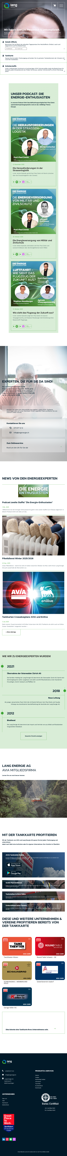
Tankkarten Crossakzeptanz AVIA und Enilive (25, 617)
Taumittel (37, 1084)
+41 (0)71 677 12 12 (9, 1071)
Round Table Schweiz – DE (46, 957)
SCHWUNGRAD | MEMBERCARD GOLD (15, 982)
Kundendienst (39, 1086)
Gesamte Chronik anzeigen (33, 736)
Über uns (4, 1098)
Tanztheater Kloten (11, 957)
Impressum (5, 1103)
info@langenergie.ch (10, 1075)
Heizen (37, 1075)
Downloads (38, 1088)
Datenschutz (5, 1105)
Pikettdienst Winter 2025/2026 (17, 558)
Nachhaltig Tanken (40, 1079)
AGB (3, 1101)
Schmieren (38, 1081)
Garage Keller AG (10, 1008)
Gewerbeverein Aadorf (45, 982)
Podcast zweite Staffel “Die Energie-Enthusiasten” (27, 502)
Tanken (37, 1077)
